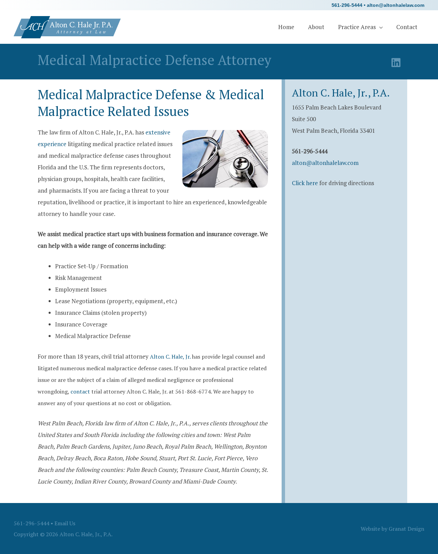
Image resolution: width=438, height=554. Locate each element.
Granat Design (406, 528)
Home (286, 27)
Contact (406, 27)
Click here (305, 183)
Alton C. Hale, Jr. (170, 356)
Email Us (64, 523)
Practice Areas (357, 27)
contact (80, 391)
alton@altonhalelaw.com (395, 5)
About (316, 27)
